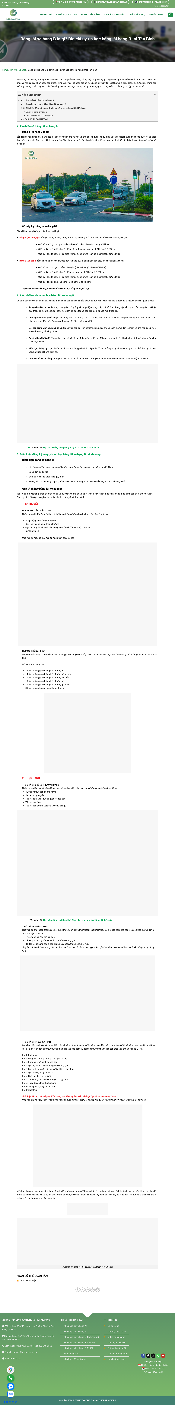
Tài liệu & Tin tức (114, 14)
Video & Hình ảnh (90, 14)
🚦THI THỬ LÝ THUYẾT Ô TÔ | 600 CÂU (70, 2)
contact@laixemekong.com (25, 1352)
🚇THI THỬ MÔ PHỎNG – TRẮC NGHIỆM (151, 2)
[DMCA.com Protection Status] (153, 1386)
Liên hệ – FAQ (137, 14)
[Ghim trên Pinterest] (92, 1289)
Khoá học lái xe (65, 14)
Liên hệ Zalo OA (12, 1358)
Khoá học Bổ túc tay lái (75, 1359)
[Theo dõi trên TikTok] (148, 1355)
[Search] (170, 15)
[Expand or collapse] (155, 95)
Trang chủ (46, 14)
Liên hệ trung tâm (116, 1359)
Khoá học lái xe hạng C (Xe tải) (79, 1348)
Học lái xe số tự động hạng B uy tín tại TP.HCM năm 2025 (71, 447)
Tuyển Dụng (156, 14)
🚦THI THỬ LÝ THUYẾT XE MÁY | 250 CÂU (110, 2)
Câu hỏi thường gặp (117, 1353)
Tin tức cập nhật (18, 70)
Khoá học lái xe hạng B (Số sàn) (79, 1342)
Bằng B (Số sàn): (27, 260)
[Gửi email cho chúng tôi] (153, 1355)
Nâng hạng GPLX (72, 1353)
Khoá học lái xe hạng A (75, 1331)
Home (5, 70)
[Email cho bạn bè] (87, 1289)
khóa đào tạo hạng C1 (50, 493)
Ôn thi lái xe (113, 1326)
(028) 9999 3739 (24, 1346)
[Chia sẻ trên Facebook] (77, 1289)
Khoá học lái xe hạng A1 (75, 1326)
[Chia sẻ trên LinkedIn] (97, 1289)
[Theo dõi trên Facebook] (143, 1355)
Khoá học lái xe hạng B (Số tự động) (81, 1337)
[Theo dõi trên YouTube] (163, 1355)
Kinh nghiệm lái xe (116, 1342)
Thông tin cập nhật (117, 1348)
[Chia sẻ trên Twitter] (82, 1289)
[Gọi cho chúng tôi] (158, 1355)
